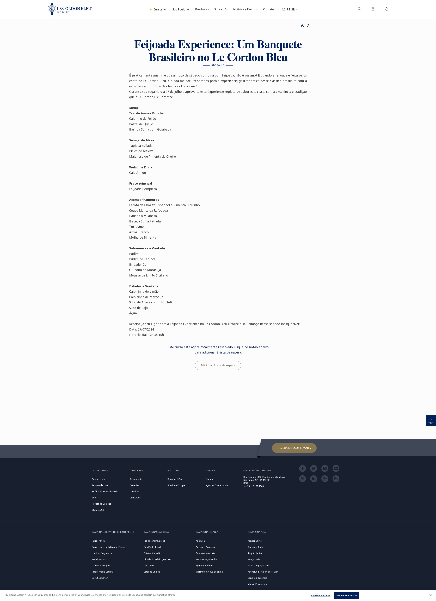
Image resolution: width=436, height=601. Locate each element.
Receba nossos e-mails (294, 448)
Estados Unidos (152, 571)
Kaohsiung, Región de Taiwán (263, 571)
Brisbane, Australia (205, 553)
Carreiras (134, 491)
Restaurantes (137, 479)
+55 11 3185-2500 (255, 486)
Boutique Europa (176, 485)
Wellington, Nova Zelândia (209, 571)
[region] (218, 595)
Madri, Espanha (100, 559)
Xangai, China (255, 540)
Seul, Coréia (254, 559)
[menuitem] (359, 9)
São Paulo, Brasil (152, 547)
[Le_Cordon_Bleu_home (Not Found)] (70, 9)
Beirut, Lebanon (100, 577)
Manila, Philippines (257, 584)
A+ (303, 25)
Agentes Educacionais (217, 485)
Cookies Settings (320, 595)
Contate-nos (98, 479)
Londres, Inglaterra (102, 553)
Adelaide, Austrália (205, 547)
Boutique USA (175, 479)
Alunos (209, 479)
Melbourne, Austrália (206, 559)
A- (309, 25)
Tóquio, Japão (255, 553)
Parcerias (134, 485)
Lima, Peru (149, 565)
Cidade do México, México (157, 559)
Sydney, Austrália (204, 565)
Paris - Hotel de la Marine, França (108, 547)
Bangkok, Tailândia (257, 577)
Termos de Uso (100, 485)
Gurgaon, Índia (255, 547)
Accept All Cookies (346, 595)
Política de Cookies (101, 503)
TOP (430, 423)
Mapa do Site (98, 509)
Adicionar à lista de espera (218, 365)
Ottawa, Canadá (152, 553)
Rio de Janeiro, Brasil (154, 540)
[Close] (430, 595)
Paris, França (98, 540)
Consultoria (136, 497)
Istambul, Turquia (101, 565)
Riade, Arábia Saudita (102, 571)
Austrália (200, 540)
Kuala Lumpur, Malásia (259, 565)
